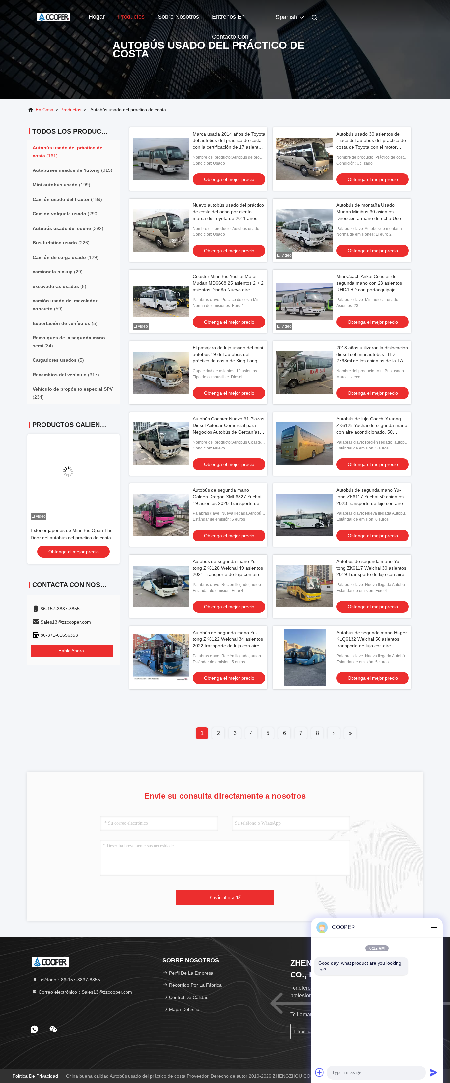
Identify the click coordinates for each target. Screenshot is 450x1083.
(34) (69, 341)
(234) (73, 393)
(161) (67, 151)
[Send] (433, 1072)
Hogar (97, 17)
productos (70, 109)
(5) (59, 286)
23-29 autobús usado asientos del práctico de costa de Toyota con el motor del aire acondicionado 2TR (73, 537)
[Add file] (319, 1072)
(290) (66, 213)
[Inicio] (53, 16)
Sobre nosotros (178, 17)
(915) (72, 170)
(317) (66, 374)
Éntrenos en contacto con (230, 20)
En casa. (45, 109)
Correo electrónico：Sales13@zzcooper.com (84, 992)
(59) (65, 304)
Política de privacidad (35, 1076)
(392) (68, 228)
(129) (65, 257)
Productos (131, 17)
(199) (61, 184)
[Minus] (433, 927)
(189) (67, 199)
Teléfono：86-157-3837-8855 (68, 979)
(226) (61, 242)
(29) (58, 271)
